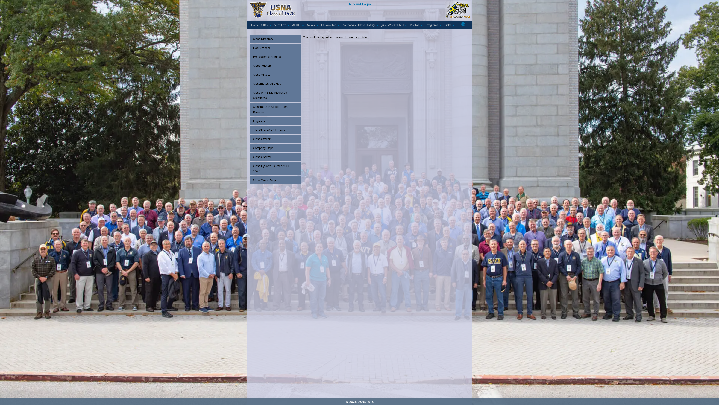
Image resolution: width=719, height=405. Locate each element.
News (311, 25)
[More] (463, 24)
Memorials (349, 25)
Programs (432, 25)
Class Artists (261, 74)
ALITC (296, 25)
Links (448, 25)
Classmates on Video (267, 83)
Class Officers (262, 139)
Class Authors (262, 65)
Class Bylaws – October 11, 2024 (271, 168)
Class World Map (264, 180)
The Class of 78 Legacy (269, 130)
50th (264, 25)
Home (255, 25)
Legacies (259, 121)
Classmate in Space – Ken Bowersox (270, 109)
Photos (414, 25)
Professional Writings (267, 56)
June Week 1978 (392, 25)
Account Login (359, 4)
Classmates (328, 25)
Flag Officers (261, 48)
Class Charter (262, 157)
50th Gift (280, 25)
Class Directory (263, 39)
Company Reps (263, 148)
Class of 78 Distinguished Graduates (270, 95)
